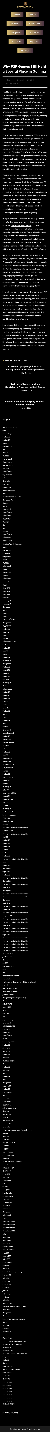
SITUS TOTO (7, 1004)
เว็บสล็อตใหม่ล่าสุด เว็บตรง (12, 544)
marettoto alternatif (11, 975)
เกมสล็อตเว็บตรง (9, 619)
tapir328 (6, 632)
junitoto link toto (9, 994)
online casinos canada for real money (18, 1130)
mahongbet (7, 459)
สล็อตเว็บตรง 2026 (10, 642)
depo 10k (6, 1206)
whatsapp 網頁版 (9, 793)
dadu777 (6, 569)
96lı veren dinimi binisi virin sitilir (15, 827)
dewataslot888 (9, 1221)
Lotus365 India (8, 1196)
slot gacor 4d (8, 500)
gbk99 (5, 802)
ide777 (5, 963)
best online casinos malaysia (14, 1319)
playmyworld (8, 768)
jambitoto (6, 1281)
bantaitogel (7, 446)
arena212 (6, 670)
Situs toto (6, 1048)
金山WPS (6, 790)
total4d (6, 1234)
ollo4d (5, 1165)
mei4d (5, 985)
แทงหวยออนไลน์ (9, 1026)
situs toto (6, 481)
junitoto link (7, 957)
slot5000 (6, 1379)
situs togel (7, 730)
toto (4, 478)
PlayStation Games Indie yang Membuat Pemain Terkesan (25, 403)
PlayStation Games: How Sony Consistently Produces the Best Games (25, 385)
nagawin (6, 1287)
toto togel (7, 566)
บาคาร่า (6, 1038)
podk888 (6, 629)
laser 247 (6, 1139)
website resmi (8, 733)
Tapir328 (6, 522)
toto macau (7, 689)
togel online (7, 475)
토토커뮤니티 (8, 1350)
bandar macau (8, 742)
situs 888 (6, 1237)
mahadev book (9, 1155)
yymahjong (7, 1180)
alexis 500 (7, 1124)
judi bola (6, 679)
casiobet (6, 1297)
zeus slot (6, 1098)
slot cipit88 (7, 868)
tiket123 (6, 1187)
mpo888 (6, 1253)
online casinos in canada (12, 1161)
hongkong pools (9, 1042)
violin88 (6, 1360)
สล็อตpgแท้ (7, 509)
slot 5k (5, 506)
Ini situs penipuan (9, 815)
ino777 (5, 969)
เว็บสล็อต (6, 456)
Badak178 (6, 667)
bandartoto (7, 1193)
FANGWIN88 (8, 553)
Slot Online (7, 1385)
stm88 (5, 1016)
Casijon (5, 503)
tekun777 (6, 1259)
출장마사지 (7, 1171)
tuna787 (6, 597)
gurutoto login (8, 764)
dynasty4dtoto (9, 1250)
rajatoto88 (7, 1086)
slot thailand (7, 1001)
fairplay (6, 1158)
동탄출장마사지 (9, 1168)
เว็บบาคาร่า (7, 626)
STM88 (5, 805)
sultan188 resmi (9, 490)
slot (4, 525)
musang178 (7, 601)
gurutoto (6, 746)
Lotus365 (6, 1174)
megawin (6, 1029)
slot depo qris (8, 1120)
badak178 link (8, 799)
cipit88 (5, 531)
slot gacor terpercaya (11, 1369)
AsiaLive (6, 1325)
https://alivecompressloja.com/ (15, 1272)
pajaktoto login (9, 1020)
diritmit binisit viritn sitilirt (13, 1344)
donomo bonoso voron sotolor (15, 1354)
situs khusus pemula (10, 991)
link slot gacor (8, 465)
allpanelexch (8, 1152)
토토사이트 (7, 1105)
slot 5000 (6, 1051)
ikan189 (5, 783)
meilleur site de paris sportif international (19, 982)
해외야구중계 (8, 953)
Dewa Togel (7, 1338)
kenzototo (7, 1102)
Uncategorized (12, 83)
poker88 (6, 1013)
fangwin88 (7, 443)
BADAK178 (7, 550)
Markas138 (7, 1275)
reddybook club (9, 1142)
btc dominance (9, 966)
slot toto (6, 1268)
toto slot (6, 468)
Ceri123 (5, 701)
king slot (6, 1357)
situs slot (6, 708)
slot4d (5, 452)
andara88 (7, 1376)
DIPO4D (6, 1133)
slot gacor (7, 607)
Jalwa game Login (10, 1108)
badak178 (6, 437)
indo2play (6, 1209)
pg (4, 1183)
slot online (7, 1316)
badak (5, 850)
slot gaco (6, 900)
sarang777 (7, 1007)
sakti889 (6, 1146)
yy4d (5, 1218)
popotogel (7, 487)
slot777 (5, 493)
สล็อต (5, 560)
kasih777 (6, 1010)
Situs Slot (6, 1243)
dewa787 (6, 588)
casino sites (7, 1202)
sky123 (5, 547)
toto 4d (6, 431)
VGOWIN (6, 818)
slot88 (5, 449)
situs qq (6, 1111)
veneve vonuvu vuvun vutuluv (14, 1341)
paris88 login (8, 1366)
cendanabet (7, 1382)
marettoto (7, 979)
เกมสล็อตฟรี (7, 541)
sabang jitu (7, 1294)
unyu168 (6, 1265)
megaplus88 (8, 1092)
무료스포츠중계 (9, 1404)
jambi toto (7, 1284)
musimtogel (7, 1262)
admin (8, 80)
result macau (8, 1335)
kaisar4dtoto (8, 1246)
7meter (5, 1117)
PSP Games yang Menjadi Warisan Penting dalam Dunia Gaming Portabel (25, 368)
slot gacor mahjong (10, 427)
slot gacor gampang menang (14, 998)
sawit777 (6, 1190)
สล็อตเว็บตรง (7, 462)
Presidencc (7, 1372)
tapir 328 (6, 871)
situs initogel (8, 434)
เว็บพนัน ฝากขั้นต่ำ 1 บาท (12, 497)
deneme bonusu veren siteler (14, 1306)
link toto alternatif (10, 988)
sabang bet (7, 1303)
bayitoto (6, 484)
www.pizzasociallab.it (21, 225)
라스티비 (6, 1199)
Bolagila (6, 1328)
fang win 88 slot (9, 916)
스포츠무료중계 (9, 1061)
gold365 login (8, 777)
